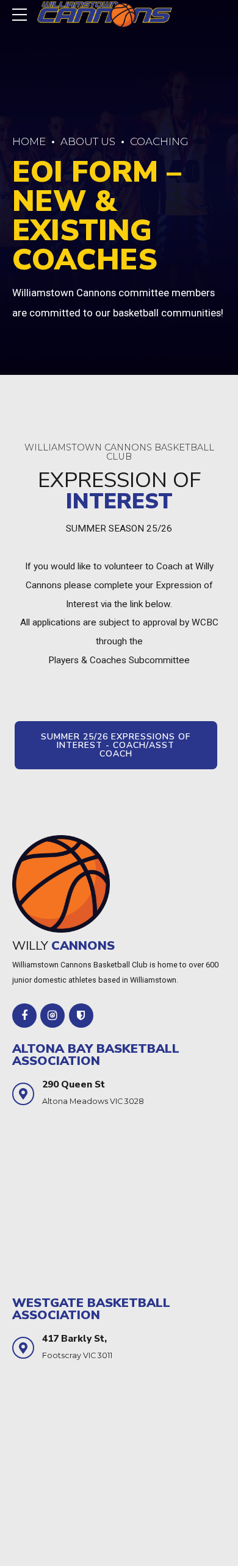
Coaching (159, 141)
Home (29, 141)
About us (87, 141)
